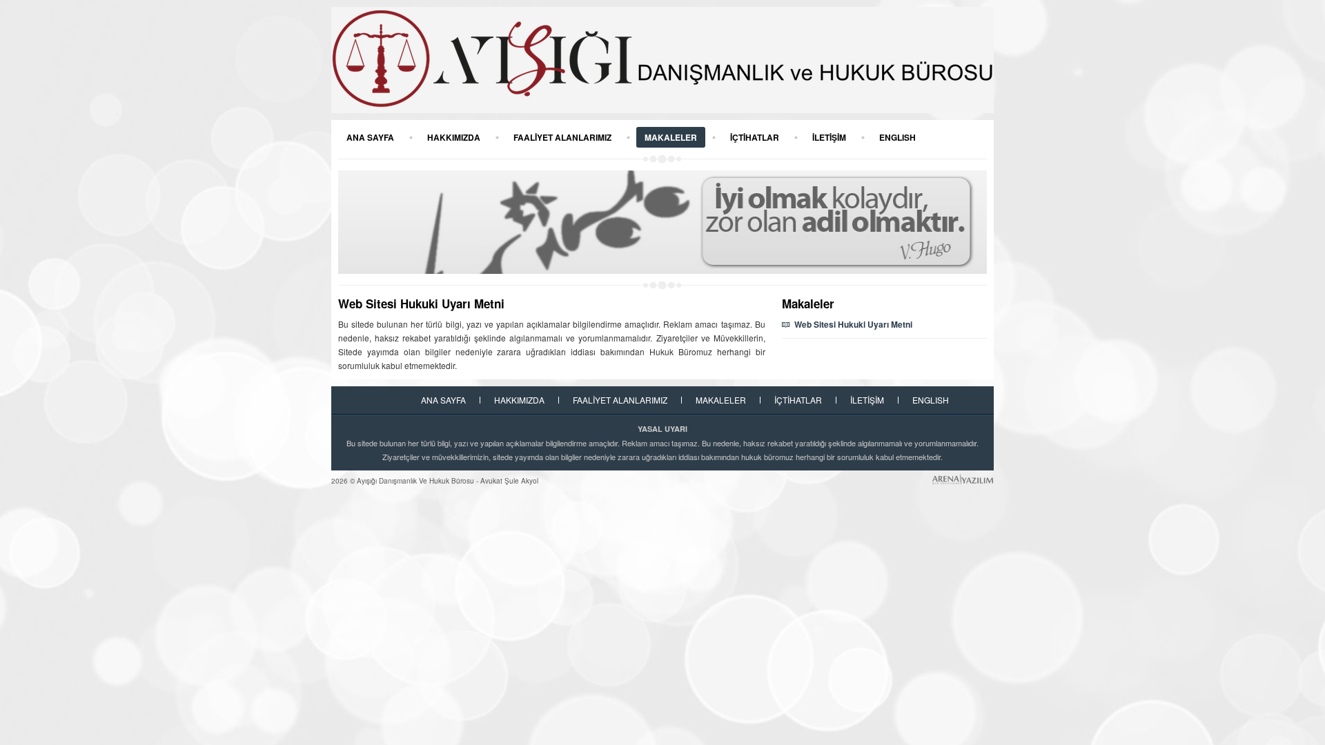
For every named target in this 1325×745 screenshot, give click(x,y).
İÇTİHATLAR (754, 137)
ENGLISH (897, 137)
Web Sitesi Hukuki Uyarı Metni (853, 324)
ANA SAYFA (370, 137)
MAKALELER (671, 137)
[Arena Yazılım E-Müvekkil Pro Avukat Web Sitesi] (963, 479)
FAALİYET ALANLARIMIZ (562, 137)
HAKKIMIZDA (453, 137)
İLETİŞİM (829, 137)
